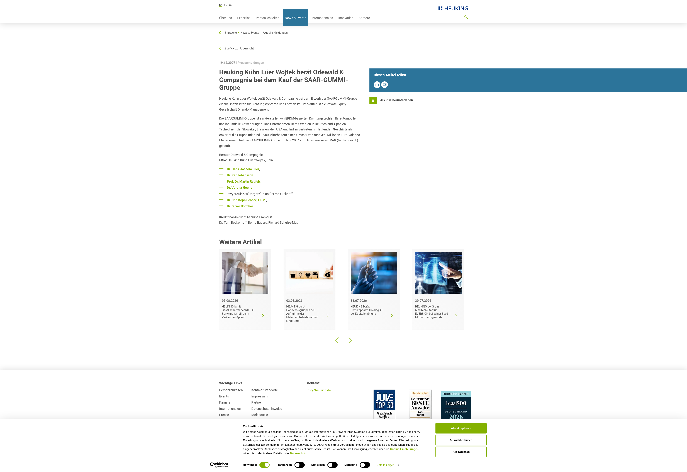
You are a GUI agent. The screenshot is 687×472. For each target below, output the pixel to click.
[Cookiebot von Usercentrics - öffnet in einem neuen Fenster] (219, 465)
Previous (337, 340)
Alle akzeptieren (461, 428)
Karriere (364, 18)
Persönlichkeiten (267, 18)
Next (349, 340)
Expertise (243, 18)
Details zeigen (385, 464)
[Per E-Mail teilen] (384, 84)
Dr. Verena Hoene (239, 187)
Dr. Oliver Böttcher (240, 206)
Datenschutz (298, 453)
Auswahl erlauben (461, 440)
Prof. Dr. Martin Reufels (244, 181)
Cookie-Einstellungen (404, 448)
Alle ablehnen (461, 451)
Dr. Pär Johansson (240, 175)
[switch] (299, 465)
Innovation (345, 18)
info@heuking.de (319, 390)
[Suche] (466, 17)
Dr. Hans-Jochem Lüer (243, 169)
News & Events (295, 18)
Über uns (225, 18)
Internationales (322, 18)
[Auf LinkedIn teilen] (377, 84)
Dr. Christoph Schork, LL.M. (246, 200)
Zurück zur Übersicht (239, 48)
